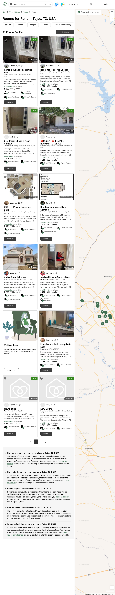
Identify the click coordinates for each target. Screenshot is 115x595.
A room (20, 25)
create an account (62, 497)
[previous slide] (7, 49)
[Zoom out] (112, 15)
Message (10, 102)
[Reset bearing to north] (112, 19)
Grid (9, 25)
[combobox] (28, 4)
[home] (5, 12)
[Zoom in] (112, 11)
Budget (33, 25)
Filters (45, 25)
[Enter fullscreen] (112, 587)
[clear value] (45, 4)
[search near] (11, 4)
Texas (25, 12)
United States (14, 12)
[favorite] (5, 39)
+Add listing (65, 32)
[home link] (5, 4)
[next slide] (33, 49)
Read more (11, 370)
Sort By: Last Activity (63, 25)
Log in (105, 4)
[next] (50, 4)
